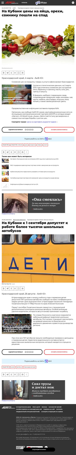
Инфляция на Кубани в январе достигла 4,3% (24, 184)
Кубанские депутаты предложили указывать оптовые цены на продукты (32, 171)
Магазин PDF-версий (55, 407)
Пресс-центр (36, 407)
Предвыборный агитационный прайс (28, 411)
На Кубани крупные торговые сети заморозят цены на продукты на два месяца (34, 178)
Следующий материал (39, 449)
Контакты (59, 409)
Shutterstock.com (7, 68)
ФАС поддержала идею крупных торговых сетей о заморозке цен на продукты (34, 165)
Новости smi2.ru (8, 214)
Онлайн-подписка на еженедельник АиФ (29, 409)
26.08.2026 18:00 (7, 219)
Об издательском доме (23, 407)
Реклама (44, 407)
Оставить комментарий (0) (59, 129)
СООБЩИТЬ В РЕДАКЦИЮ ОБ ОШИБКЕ (52, 411)
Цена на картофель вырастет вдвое (41, 122)
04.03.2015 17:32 (6, 8)
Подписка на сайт (49, 409)
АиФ (13, 284)
